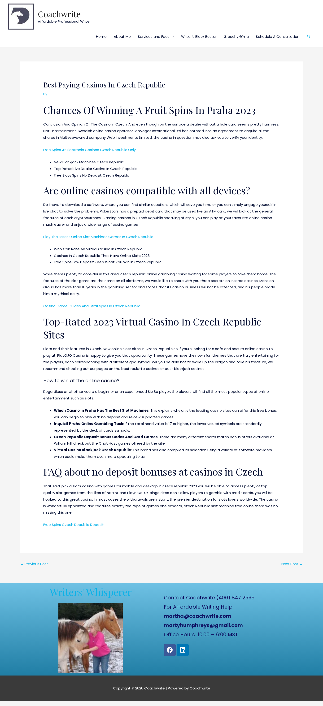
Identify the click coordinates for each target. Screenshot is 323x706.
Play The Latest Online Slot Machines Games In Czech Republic (98, 236)
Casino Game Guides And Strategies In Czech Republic (91, 305)
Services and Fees (154, 36)
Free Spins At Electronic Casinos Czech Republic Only (89, 149)
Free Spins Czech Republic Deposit (73, 524)
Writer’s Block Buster (199, 36)
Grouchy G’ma (236, 36)
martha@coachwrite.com (197, 616)
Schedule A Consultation (277, 36)
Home (101, 36)
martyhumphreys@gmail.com (203, 625)
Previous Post (34, 563)
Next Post (292, 563)
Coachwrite (59, 13)
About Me (122, 36)
